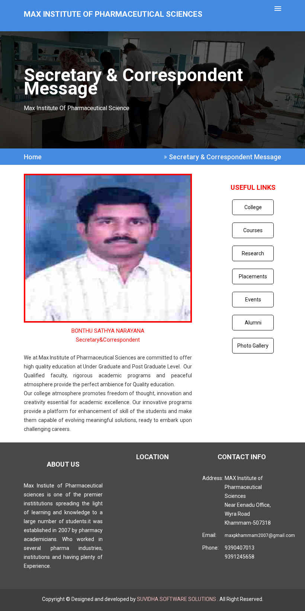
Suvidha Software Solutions (177, 599)
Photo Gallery (253, 346)
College (253, 207)
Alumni (253, 323)
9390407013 (239, 548)
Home (33, 157)
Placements (253, 276)
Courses (253, 230)
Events (253, 300)
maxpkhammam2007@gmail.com (260, 535)
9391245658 (239, 557)
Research (253, 253)
